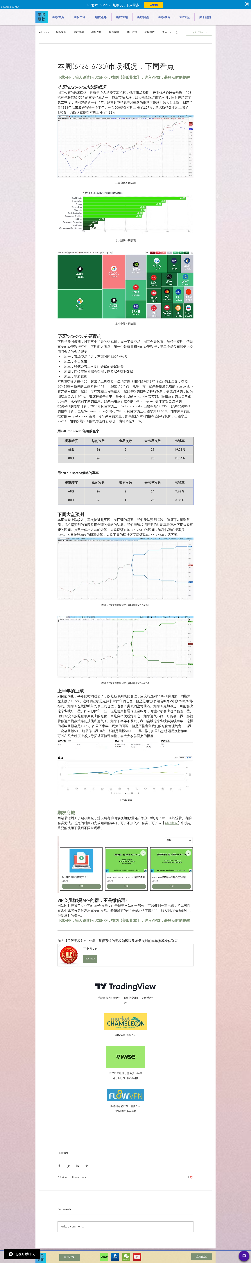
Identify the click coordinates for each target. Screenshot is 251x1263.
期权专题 (96, 32)
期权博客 (79, 32)
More (165, 32)
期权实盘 (114, 32)
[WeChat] (126, 1257)
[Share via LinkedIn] (77, 1166)
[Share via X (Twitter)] (68, 1166)
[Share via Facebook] (59, 1166)
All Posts (44, 32)
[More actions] (191, 57)
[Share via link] (86, 1166)
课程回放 (149, 32)
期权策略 (61, 32)
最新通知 (132, 32)
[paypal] (115, 1257)
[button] (177, 32)
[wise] (104, 1257)
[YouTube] (137, 1257)
